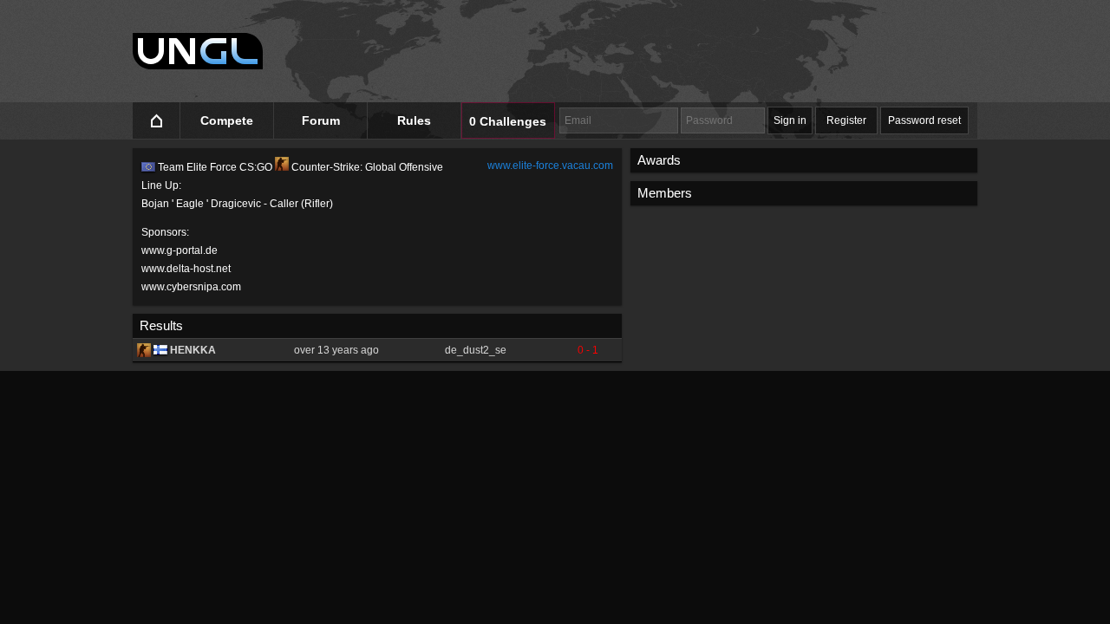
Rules (414, 120)
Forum (321, 120)
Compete (226, 120)
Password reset (924, 120)
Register (846, 120)
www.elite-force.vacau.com (550, 165)
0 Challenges (507, 121)
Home (156, 121)
